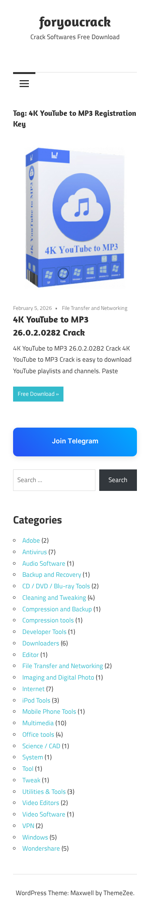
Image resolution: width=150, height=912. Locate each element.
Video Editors (40, 803)
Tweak (31, 780)
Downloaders (40, 643)
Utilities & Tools (44, 792)
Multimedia (38, 723)
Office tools (38, 734)
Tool (27, 769)
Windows (35, 837)
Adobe (31, 540)
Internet (33, 689)
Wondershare (41, 848)
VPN (28, 826)
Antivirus (34, 552)
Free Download (36, 393)
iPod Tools (36, 700)
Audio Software (43, 563)
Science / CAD (41, 746)
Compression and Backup (57, 609)
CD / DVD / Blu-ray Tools (56, 586)
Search (117, 480)
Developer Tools (44, 632)
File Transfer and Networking (94, 308)
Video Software (43, 814)
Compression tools (48, 620)
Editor (30, 655)
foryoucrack (75, 21)
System (32, 757)
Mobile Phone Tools (49, 711)
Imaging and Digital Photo (58, 677)
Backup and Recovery (51, 574)
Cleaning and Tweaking (54, 598)
